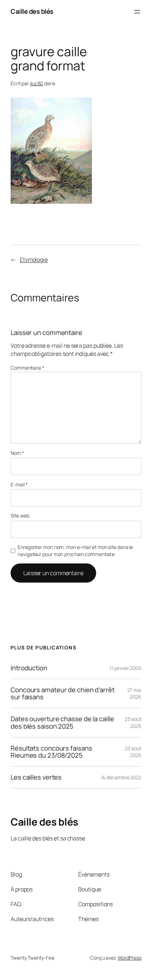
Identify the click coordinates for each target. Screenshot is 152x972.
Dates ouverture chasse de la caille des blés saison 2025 (62, 722)
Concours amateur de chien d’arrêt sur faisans (63, 693)
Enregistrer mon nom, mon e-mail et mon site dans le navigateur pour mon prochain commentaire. (75, 550)
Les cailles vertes (36, 777)
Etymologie (34, 260)
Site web (20, 515)
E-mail (19, 484)
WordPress (129, 957)
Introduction (29, 668)
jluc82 (36, 83)
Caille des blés (32, 11)
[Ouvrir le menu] (137, 11)
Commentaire (27, 367)
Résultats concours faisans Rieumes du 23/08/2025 (51, 752)
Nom (17, 453)
